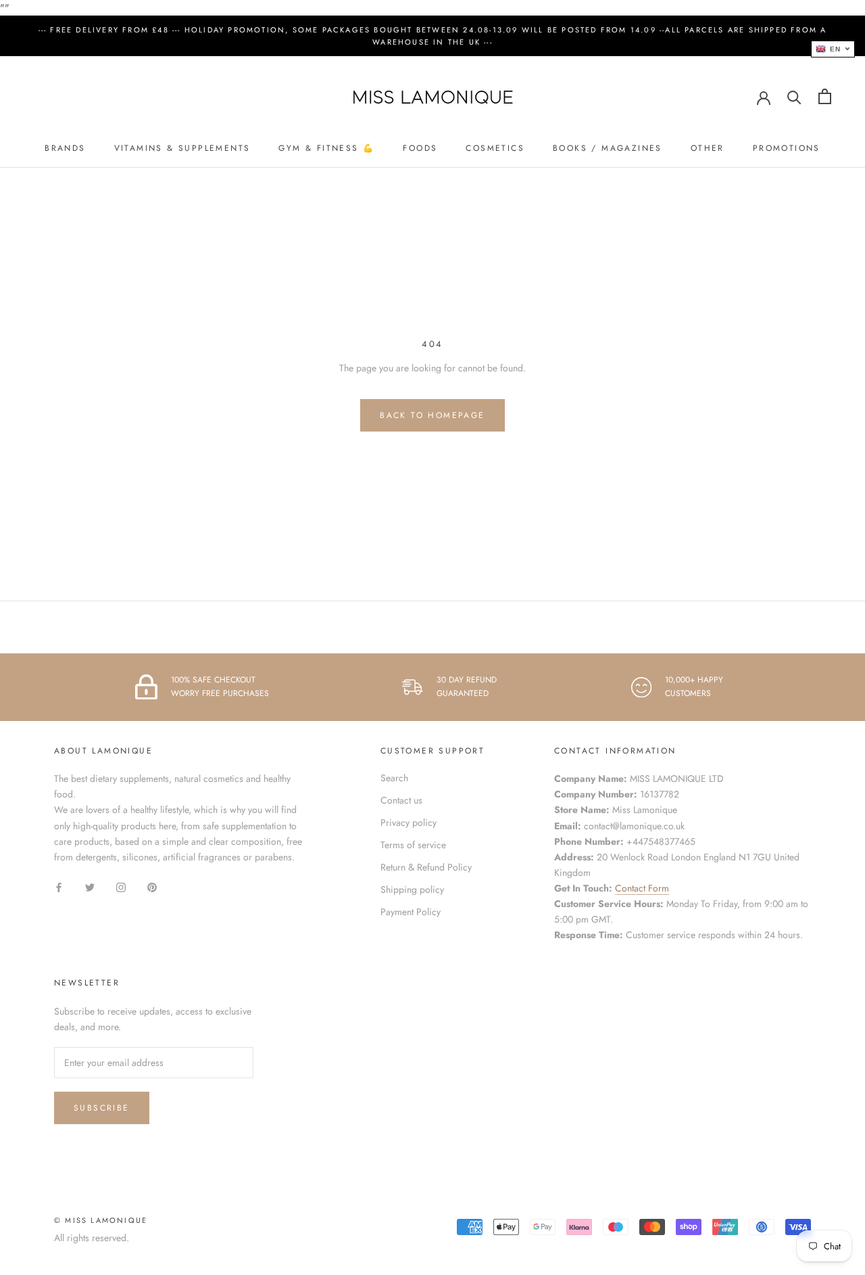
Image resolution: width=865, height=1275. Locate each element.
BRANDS (65, 148)
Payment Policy (410, 912)
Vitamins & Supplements (182, 148)
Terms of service (413, 845)
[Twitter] (90, 886)
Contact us (401, 800)
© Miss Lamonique (100, 1220)
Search (394, 778)
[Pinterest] (152, 886)
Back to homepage (432, 415)
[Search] (794, 96)
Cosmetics (495, 148)
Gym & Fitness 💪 (326, 148)
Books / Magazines (607, 148)
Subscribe (102, 1108)
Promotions (786, 148)
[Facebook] (59, 886)
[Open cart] (824, 96)
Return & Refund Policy (426, 867)
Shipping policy (412, 889)
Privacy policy (408, 822)
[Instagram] (121, 886)
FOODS (420, 148)
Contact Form (642, 888)
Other (707, 148)
